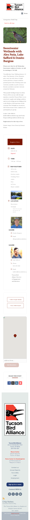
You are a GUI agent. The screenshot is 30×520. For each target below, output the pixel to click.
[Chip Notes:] (3, 498)
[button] (24, 13)
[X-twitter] (13, 494)
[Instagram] (16, 494)
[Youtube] (20, 494)
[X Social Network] (13, 383)
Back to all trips (9, 23)
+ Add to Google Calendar (15, 299)
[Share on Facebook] (9, 383)
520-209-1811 (16, 266)
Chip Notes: (8, 501)
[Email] (20, 383)
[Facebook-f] (9, 494)
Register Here (15, 142)
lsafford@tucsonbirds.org (20, 272)
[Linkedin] (16, 383)
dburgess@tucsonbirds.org (20, 239)
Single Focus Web (15, 513)
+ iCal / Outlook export (15, 305)
